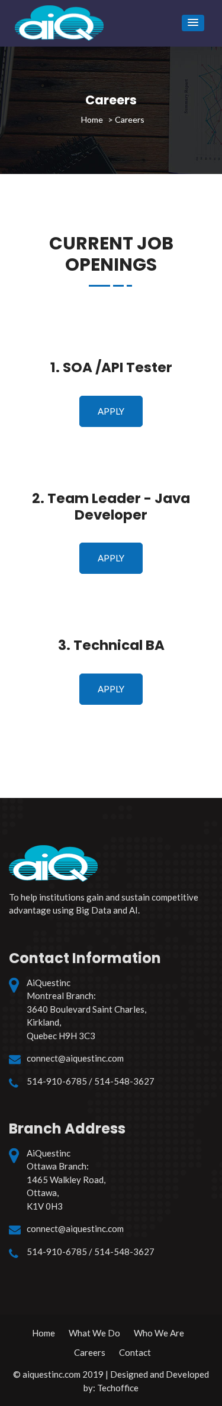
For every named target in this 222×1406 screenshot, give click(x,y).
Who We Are (159, 1333)
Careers (89, 1352)
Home (43, 1333)
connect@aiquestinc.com (75, 1058)
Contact (135, 1352)
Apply (111, 411)
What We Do (94, 1333)
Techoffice (118, 1387)
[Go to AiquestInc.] (92, 119)
